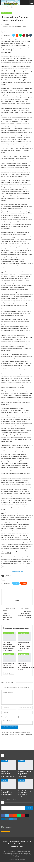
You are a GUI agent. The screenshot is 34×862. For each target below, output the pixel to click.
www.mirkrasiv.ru (17, 572)
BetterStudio (21, 859)
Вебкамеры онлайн (17, 846)
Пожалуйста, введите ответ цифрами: (11, 717)
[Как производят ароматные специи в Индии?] (9, 657)
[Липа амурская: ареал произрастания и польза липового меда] (24, 636)
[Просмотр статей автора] (17, 594)
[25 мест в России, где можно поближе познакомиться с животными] (9, 636)
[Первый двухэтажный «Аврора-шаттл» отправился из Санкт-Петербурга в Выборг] (8, 784)
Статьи (29, 841)
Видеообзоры (14, 841)
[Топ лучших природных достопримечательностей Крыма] (24, 657)
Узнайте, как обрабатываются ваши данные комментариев (16, 734)
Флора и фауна (6, 13)
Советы (22, 841)
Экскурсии (22, 844)
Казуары (8, 575)
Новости (4, 761)
